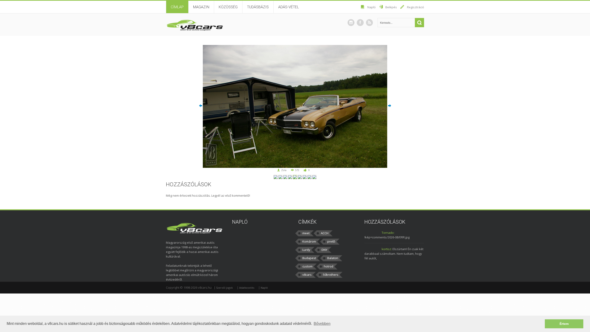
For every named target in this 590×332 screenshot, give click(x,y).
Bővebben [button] (322, 324)
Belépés (391, 7)
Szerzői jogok (224, 287)
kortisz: (387, 249)
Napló (371, 7)
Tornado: (388, 233)
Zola (283, 170)
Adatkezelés (246, 287)
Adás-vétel (288, 7)
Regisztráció (415, 7)
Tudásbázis (258, 7)
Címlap (177, 7)
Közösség (228, 7)
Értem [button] (564, 324)
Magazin (201, 7)
